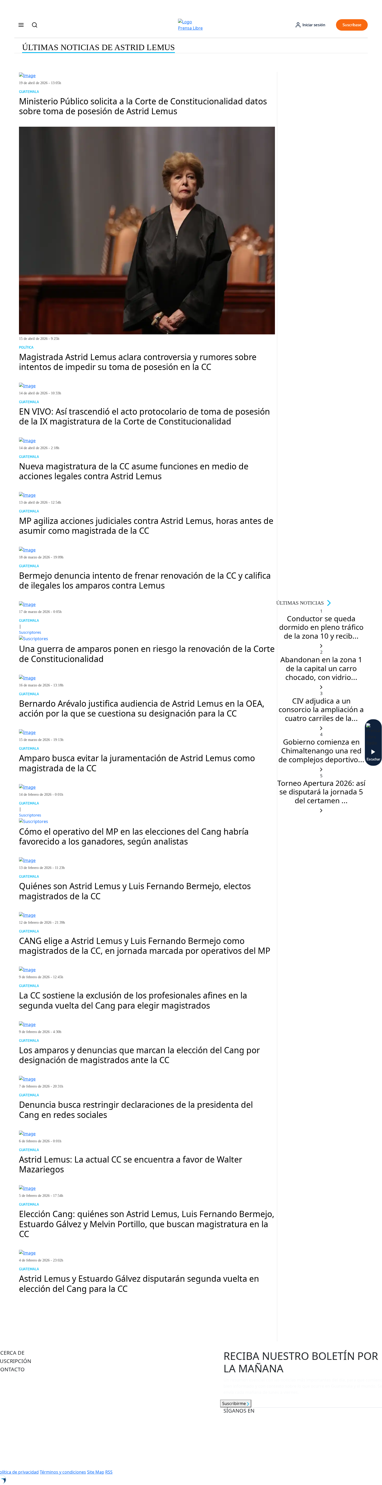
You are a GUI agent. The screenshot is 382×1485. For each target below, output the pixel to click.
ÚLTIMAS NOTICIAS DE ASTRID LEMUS (98, 47)
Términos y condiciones (63, 1472)
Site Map (95, 1472)
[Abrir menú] (21, 25)
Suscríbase (352, 24)
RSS (109, 1472)
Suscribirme (234, 1403)
